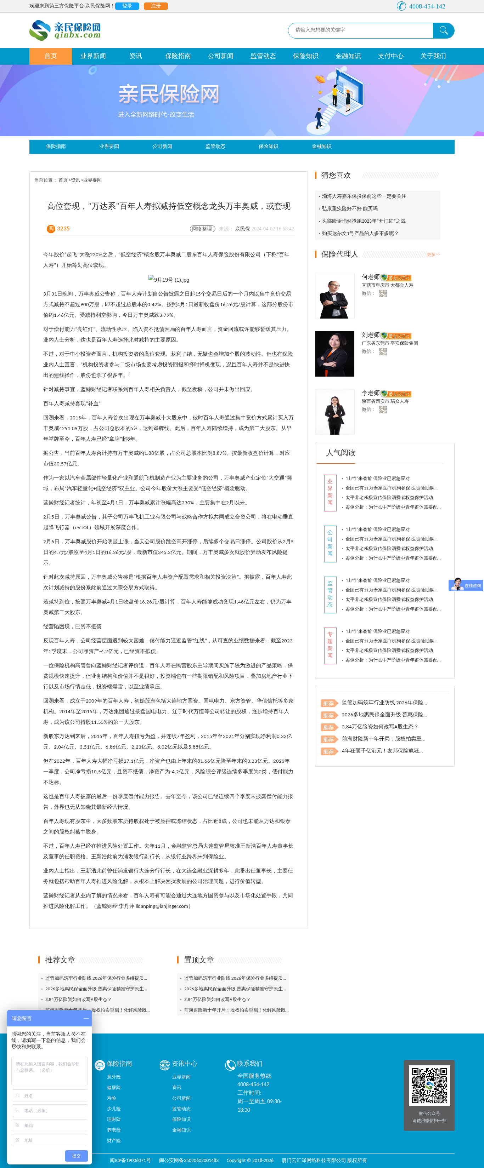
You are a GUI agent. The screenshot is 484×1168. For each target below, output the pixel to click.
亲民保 (243, 228)
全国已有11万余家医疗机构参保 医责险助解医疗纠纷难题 (403, 488)
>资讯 (75, 180)
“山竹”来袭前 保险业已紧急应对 (377, 478)
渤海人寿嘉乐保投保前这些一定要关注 (364, 196)
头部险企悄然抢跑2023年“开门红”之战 (364, 221)
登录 (127, 6)
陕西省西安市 (376, 401)
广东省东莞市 (376, 343)
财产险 (114, 1141)
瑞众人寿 (399, 401)
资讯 (135, 56)
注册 (156, 6)
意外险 (114, 1077)
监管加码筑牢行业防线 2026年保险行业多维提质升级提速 (103, 978)
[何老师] (335, 296)
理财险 (114, 1119)
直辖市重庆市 (376, 285)
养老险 (114, 1130)
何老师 (371, 277)
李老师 (371, 393)
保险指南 (178, 56)
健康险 (114, 1088)
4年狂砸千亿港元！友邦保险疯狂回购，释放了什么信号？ (410, 751)
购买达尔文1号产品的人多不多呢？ (360, 233)
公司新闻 (220, 56)
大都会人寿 (401, 285)
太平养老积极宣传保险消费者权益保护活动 (389, 498)
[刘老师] (335, 354)
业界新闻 (93, 56)
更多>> (433, 254)
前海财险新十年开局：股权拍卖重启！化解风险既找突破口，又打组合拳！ (121, 1010)
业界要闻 (109, 146)
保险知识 (306, 56)
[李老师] (335, 412)
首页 (50, 56)
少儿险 (114, 1109)
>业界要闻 (91, 180)
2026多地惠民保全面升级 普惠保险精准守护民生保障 (99, 989)
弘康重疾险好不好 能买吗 (350, 209)
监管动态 (263, 56)
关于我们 (433, 56)
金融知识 (348, 56)
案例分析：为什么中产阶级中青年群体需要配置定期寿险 (403, 507)
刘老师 (371, 335)
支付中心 (391, 56)
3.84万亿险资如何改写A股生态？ (78, 999)
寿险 (111, 1098)
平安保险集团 (404, 343)
